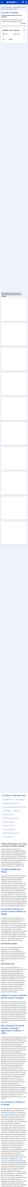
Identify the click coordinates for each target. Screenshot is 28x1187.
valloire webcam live (20, 799)
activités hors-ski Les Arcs (8, 825)
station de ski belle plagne (8, 822)
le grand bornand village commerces (11, 818)
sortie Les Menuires (7, 810)
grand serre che (17, 810)
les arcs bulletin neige (7, 836)
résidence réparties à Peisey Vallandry (11, 833)
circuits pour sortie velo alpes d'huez (11, 803)
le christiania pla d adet (8, 799)
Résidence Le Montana (11, 1114)
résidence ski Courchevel (8, 814)
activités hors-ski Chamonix (9, 829)
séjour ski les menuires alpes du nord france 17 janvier (15, 807)
